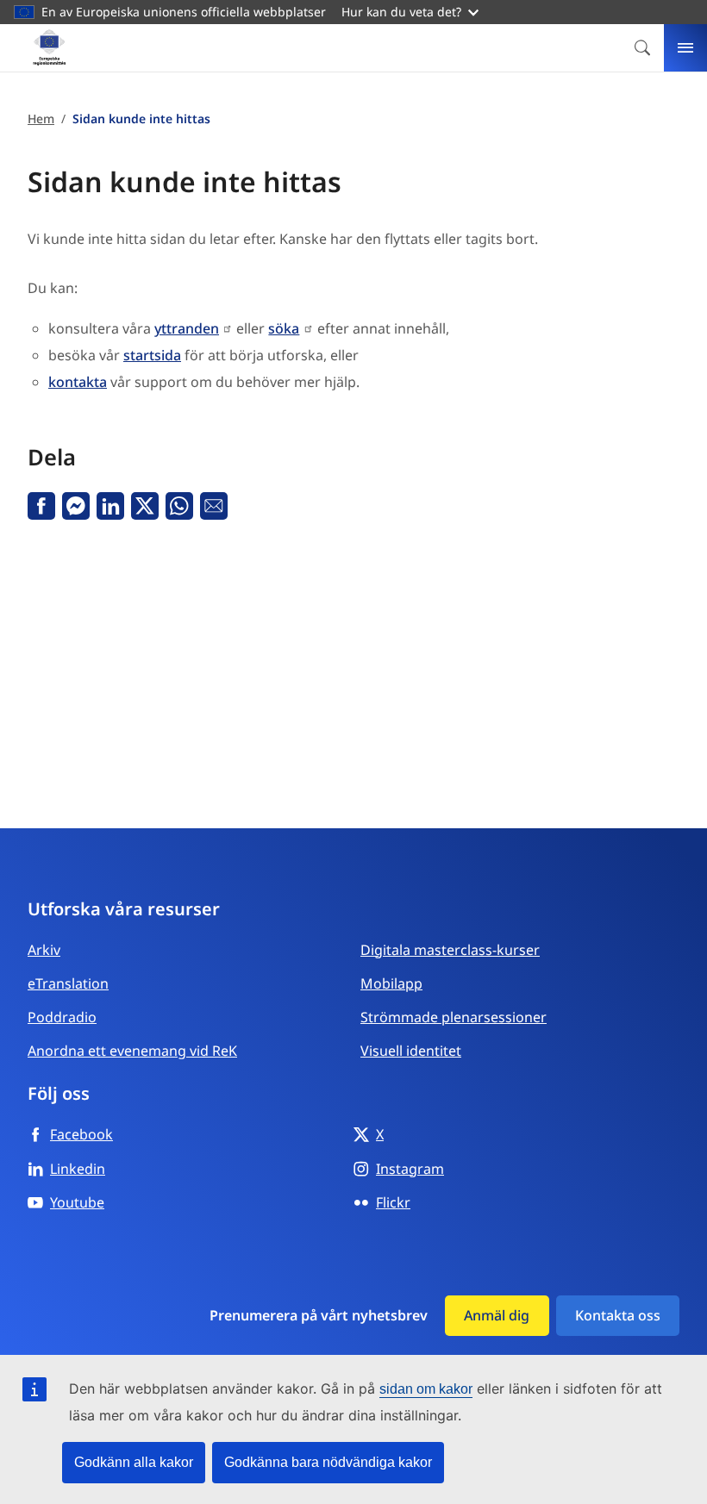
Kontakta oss (617, 1315)
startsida (152, 355)
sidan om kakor (425, 1389)
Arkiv (44, 949)
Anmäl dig (496, 1315)
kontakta (77, 381)
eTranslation (68, 983)
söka (283, 328)
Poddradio (62, 1017)
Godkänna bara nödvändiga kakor (328, 1462)
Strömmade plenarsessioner (453, 1017)
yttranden (186, 328)
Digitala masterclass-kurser (450, 949)
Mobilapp (391, 983)
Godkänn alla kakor (133, 1462)
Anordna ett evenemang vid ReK (132, 1050)
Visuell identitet (410, 1050)
